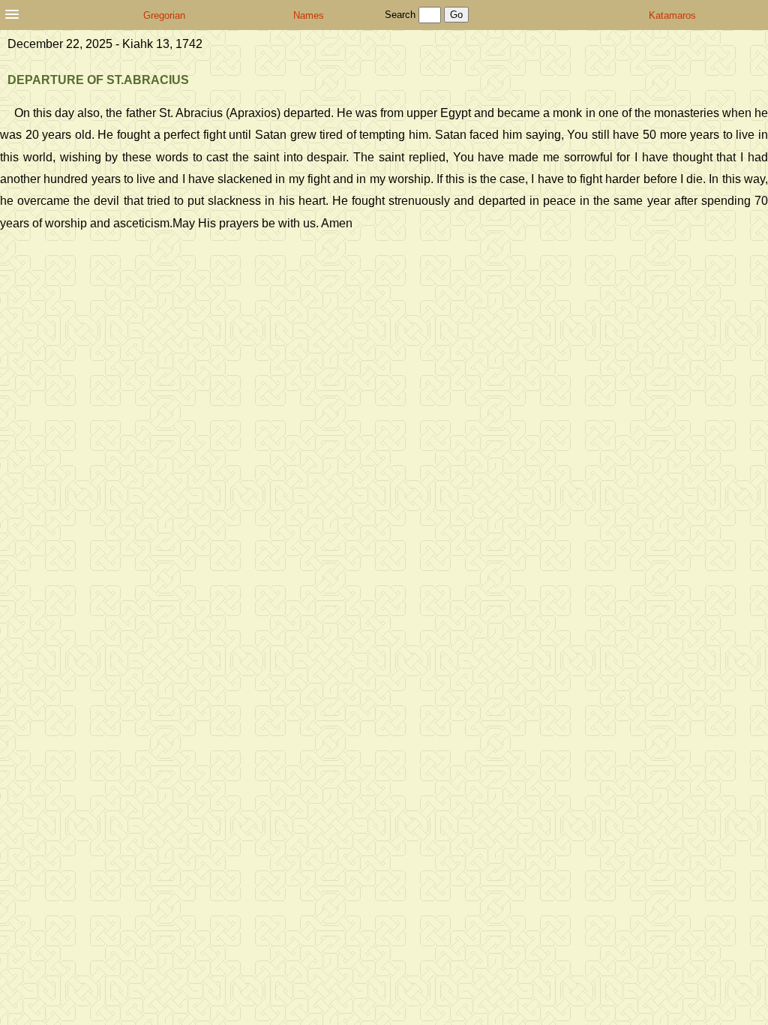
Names (308, 15)
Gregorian (164, 15)
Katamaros (672, 15)
